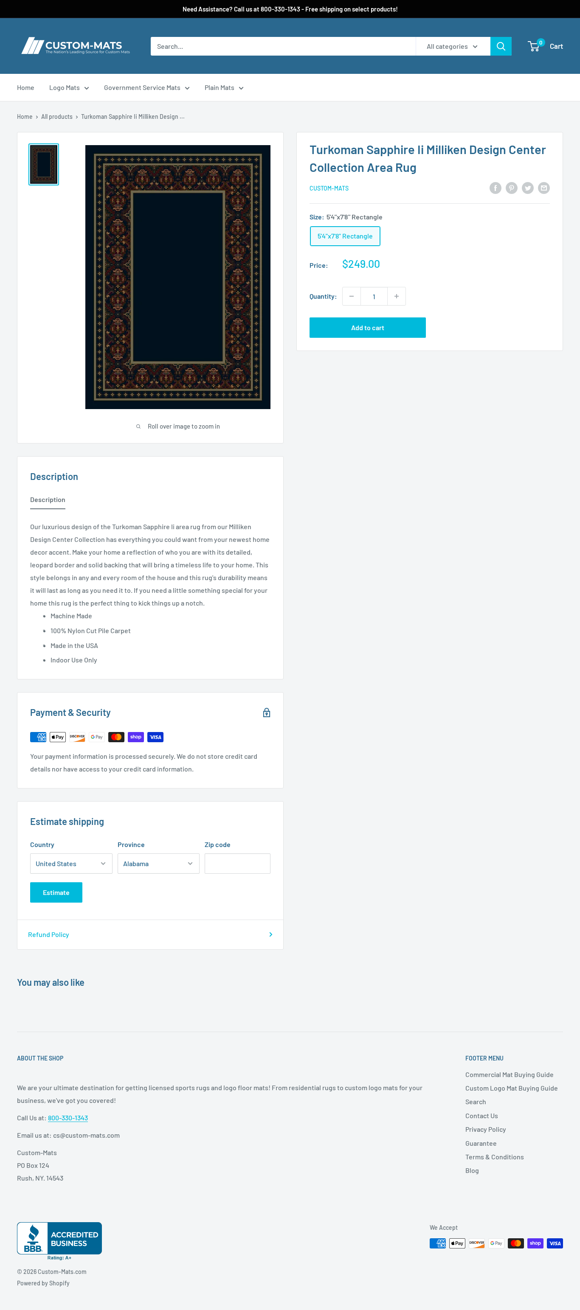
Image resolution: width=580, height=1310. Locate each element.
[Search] (501, 46)
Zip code (218, 844)
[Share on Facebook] (495, 187)
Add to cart (367, 327)
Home (25, 87)
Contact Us (481, 1115)
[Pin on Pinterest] (512, 187)
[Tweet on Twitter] (528, 187)
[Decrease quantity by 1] (351, 296)
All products (57, 116)
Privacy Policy (485, 1129)
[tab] (47, 501)
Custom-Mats (329, 188)
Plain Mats (219, 87)
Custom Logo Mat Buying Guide (511, 1088)
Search (475, 1101)
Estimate (56, 892)
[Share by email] (544, 187)
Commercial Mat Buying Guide (509, 1074)
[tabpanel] (150, 590)
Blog (472, 1170)
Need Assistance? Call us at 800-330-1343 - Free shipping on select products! (290, 9)
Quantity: (323, 296)
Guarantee (481, 1143)
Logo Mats (64, 87)
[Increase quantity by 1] (396, 296)
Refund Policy (48, 934)
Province (131, 844)
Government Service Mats (142, 87)
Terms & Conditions (494, 1157)
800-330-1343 (68, 1118)
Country (42, 844)
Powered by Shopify (43, 1283)
